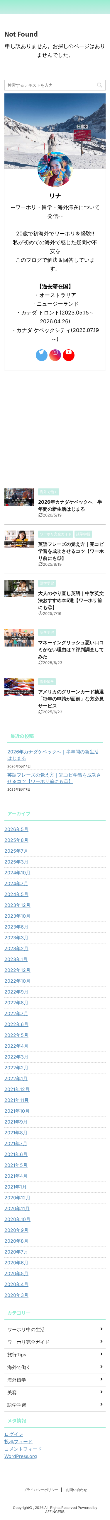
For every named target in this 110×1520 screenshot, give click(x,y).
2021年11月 (16, 1100)
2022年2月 (16, 1068)
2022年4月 (16, 1046)
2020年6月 (16, 1263)
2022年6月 (16, 1024)
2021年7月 (15, 1143)
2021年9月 (16, 1122)
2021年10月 (17, 1111)
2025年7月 (16, 851)
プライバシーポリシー (40, 1489)
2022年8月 (16, 1003)
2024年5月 (16, 894)
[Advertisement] (55, 428)
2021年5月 (16, 1165)
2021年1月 (15, 1187)
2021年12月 (17, 1089)
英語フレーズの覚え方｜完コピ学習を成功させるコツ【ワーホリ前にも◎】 (71, 551)
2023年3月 (16, 938)
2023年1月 (16, 959)
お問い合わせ (76, 1489)
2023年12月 (17, 905)
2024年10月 (17, 873)
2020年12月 (17, 1198)
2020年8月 (16, 1241)
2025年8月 (16, 840)
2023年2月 (16, 948)
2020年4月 (16, 1284)
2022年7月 (16, 1013)
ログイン (13, 1434)
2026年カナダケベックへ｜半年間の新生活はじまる (53, 755)
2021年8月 (16, 1133)
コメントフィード (23, 1449)
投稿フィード (18, 1441)
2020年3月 (16, 1295)
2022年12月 (17, 970)
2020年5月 (16, 1273)
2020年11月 (17, 1208)
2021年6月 (16, 1154)
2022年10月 (17, 981)
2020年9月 (16, 1230)
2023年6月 (16, 927)
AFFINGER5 (54, 1511)
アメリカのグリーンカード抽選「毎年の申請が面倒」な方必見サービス (71, 699)
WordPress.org (20, 1456)
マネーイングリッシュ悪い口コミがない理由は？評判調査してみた (71, 649)
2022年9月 (16, 992)
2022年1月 (16, 1078)
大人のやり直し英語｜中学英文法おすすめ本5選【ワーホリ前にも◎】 (71, 600)
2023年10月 (17, 916)
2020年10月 (17, 1219)
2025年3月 (16, 862)
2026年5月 (16, 829)
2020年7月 (16, 1252)
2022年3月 (16, 1057)
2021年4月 (16, 1176)
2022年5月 (16, 1035)
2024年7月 (16, 883)
